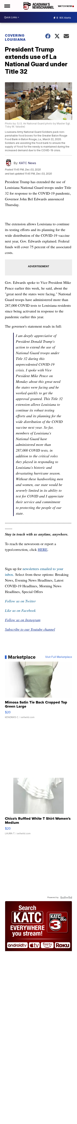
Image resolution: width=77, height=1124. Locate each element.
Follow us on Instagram (22, 619)
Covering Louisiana (15, 37)
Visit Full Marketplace (58, 657)
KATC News (27, 163)
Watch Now (65, 6)
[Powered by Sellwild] (66, 897)
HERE (42, 549)
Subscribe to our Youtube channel (30, 629)
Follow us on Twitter (20, 601)
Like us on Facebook (20, 610)
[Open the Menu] (7, 6)
